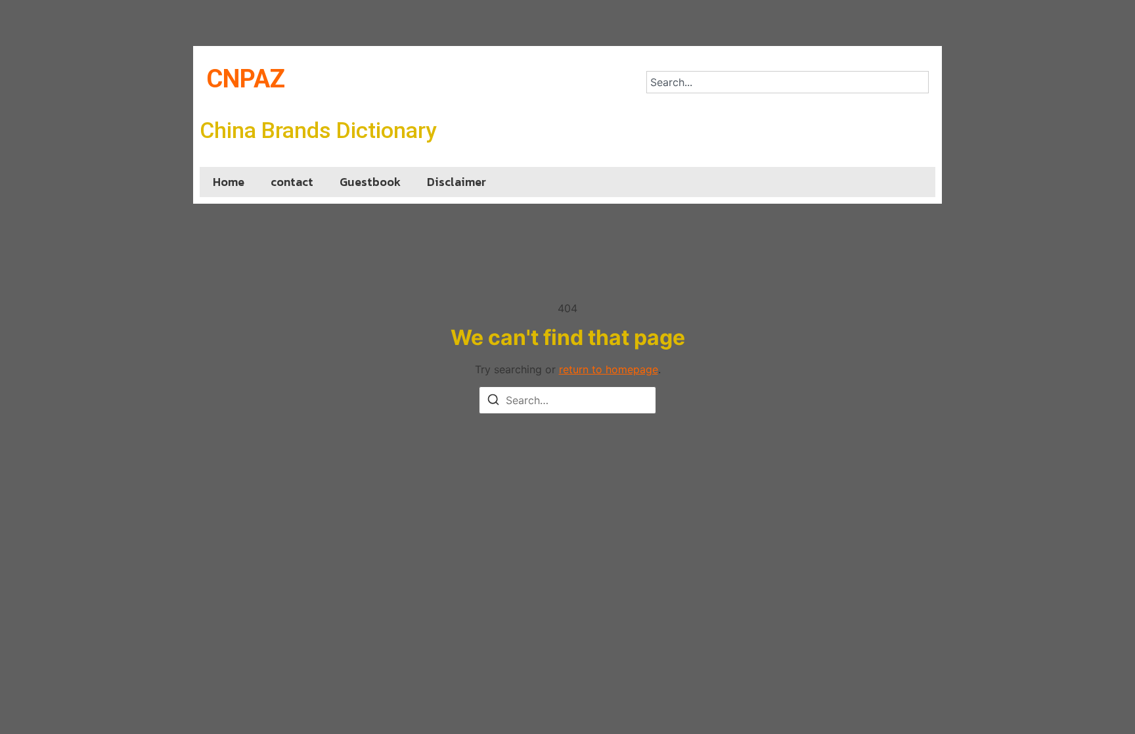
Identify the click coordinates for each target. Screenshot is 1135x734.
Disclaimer (456, 182)
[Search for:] (567, 400)
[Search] (493, 401)
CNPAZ (245, 78)
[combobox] (787, 82)
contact (292, 182)
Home (228, 182)
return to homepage (608, 369)
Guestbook (370, 182)
